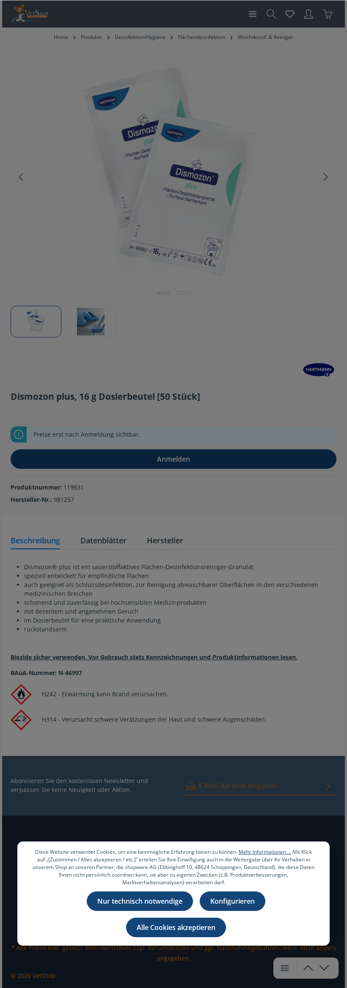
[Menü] (252, 14)
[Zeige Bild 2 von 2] (183, 293)
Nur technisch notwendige (139, 901)
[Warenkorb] (327, 14)
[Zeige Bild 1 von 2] (163, 293)
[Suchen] (271, 14)
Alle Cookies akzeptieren (176, 927)
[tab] (35, 541)
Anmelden (173, 459)
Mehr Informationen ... (265, 851)
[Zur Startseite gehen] (29, 14)
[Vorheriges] (21, 177)
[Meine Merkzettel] (289, 14)
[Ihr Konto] (308, 14)
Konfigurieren (232, 901)
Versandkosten (169, 948)
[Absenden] (328, 785)
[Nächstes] (325, 177)
